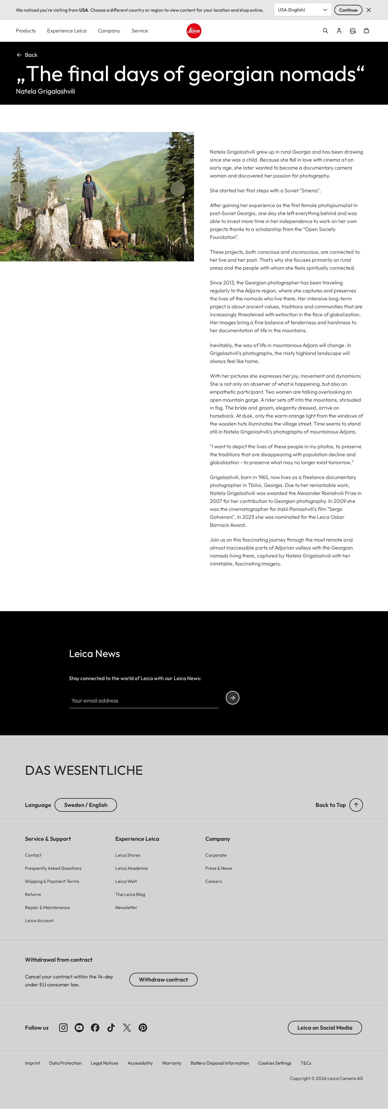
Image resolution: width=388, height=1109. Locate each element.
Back (31, 54)
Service (140, 30)
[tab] (83, 254)
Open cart (366, 31)
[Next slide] (157, 188)
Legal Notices (104, 1063)
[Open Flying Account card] (339, 31)
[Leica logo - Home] (194, 30)
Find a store (352, 31)
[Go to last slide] (36, 188)
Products (26, 30)
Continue (348, 10)
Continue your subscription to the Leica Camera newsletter (232, 698)
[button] (356, 805)
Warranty (172, 1063)
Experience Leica (67, 30)
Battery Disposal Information (220, 1063)
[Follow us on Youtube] (79, 1027)
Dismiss (368, 10)
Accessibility (140, 1063)
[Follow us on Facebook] (95, 1027)
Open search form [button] (325, 31)
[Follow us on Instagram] (63, 1027)
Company (109, 30)
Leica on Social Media (324, 1027)
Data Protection (65, 1063)
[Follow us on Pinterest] (143, 1027)
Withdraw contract (163, 979)
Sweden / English (85, 804)
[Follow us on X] (127, 1027)
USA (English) (291, 10)
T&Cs (306, 1063)
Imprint (32, 1063)
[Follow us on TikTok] (111, 1027)
